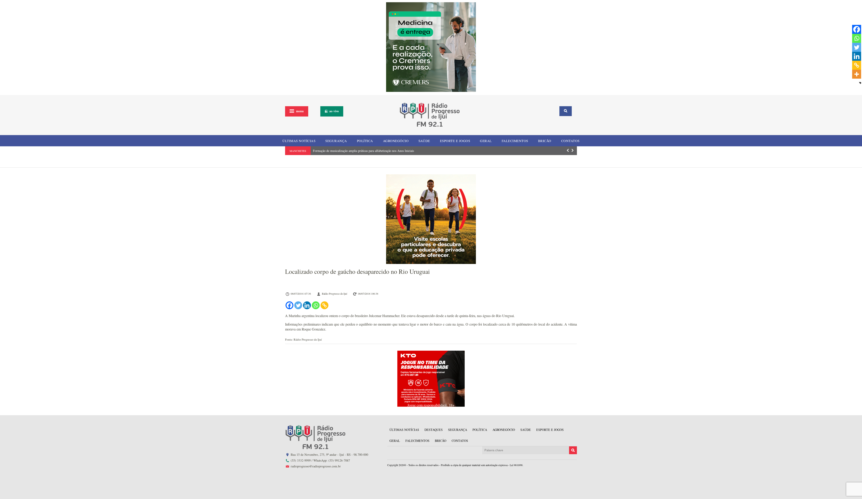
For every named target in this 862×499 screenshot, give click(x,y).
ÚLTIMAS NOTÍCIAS (298, 140)
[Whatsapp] (316, 305)
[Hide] (860, 83)
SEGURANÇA (336, 140)
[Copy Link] (324, 305)
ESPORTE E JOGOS (455, 140)
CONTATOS (570, 140)
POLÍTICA (365, 140)
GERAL (486, 140)
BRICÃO (544, 140)
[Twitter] (298, 305)
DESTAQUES (433, 430)
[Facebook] (289, 305)
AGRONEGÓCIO (396, 140)
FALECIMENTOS (515, 140)
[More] (856, 74)
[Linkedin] (307, 305)
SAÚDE (424, 140)
